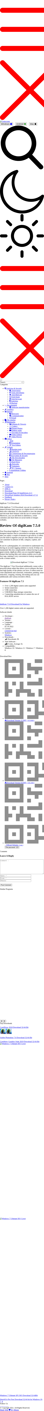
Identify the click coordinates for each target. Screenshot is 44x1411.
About (7, 485)
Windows (5, 124)
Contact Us (9, 487)
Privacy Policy (10, 499)
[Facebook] (0, 1406)
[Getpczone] (5, 121)
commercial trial (11, 631)
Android (20, 124)
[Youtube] (3, 1406)
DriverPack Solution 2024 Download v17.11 (21, 495)
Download (9, 491)
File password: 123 (12, 847)
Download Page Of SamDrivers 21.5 (18, 493)
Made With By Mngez (9, 1410)
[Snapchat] (6, 1406)
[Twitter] (2, 1406)
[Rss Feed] (7, 1406)
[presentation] (1, 1021)
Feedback (8, 497)
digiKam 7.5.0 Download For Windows (15, 604)
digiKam (8, 618)
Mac (32, 124)
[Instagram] (5, 1406)
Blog (6, 477)
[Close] (1, 380)
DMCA (7, 489)
